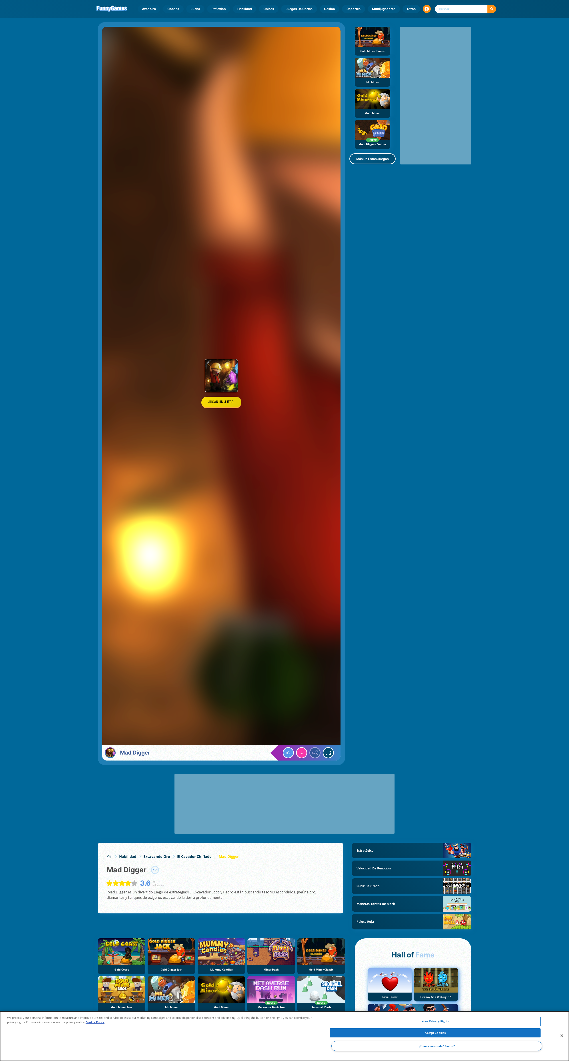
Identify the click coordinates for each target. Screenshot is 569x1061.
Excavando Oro (156, 856)
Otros (411, 9)
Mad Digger (229, 856)
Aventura (149, 9)
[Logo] (111, 9)
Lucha (195, 9)
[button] (427, 9)
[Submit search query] (491, 9)
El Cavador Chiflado (194, 856)
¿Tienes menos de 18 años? (437, 1046)
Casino (329, 9)
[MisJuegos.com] (109, 856)
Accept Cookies (435, 1033)
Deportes (354, 9)
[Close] (562, 1036)
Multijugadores (383, 9)
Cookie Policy (95, 1022)
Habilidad (244, 9)
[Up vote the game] (288, 752)
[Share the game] (315, 752)
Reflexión (219, 9)
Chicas (268, 9)
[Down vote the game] (301, 752)
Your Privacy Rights (435, 1021)
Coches (173, 9)
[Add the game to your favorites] (155, 870)
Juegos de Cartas (299, 9)
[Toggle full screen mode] (328, 752)
